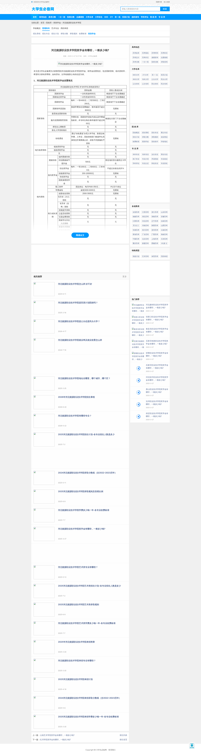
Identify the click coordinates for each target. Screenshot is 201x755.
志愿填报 (80, 17)
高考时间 (155, 53)
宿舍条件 (155, 141)
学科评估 (144, 17)
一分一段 (61, 17)
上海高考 (155, 239)
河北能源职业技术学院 (72, 22)
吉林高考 (164, 221)
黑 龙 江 (136, 225)
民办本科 (155, 84)
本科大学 (136, 79)
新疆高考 (145, 243)
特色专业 (155, 163)
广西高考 (155, 234)
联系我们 (112, 750)
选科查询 (135, 17)
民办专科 (164, 84)
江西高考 (136, 221)
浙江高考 (155, 212)
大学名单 (89, 17)
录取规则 (73, 33)
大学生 (42, 71)
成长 (53, 213)
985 (106, 17)
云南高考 (164, 230)
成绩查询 (155, 57)
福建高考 (136, 216)
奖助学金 (57, 22)
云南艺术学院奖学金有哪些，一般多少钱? (57, 735)
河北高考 (145, 221)
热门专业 (136, 159)
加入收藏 (167, 2)
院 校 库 (153, 17)
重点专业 (164, 133)
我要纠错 (159, 2)
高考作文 (145, 57)
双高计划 (126, 17)
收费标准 (82, 33)
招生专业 (46, 33)
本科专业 (136, 154)
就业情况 (164, 137)
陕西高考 (155, 225)
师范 (54, 127)
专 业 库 (162, 17)
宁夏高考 (136, 239)
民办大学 (164, 79)
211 (111, 17)
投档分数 (71, 17)
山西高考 (164, 225)
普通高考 (46, 28)
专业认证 (145, 163)
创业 (64, 193)
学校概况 (36, 28)
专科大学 (145, 79)
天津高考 (164, 239)
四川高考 (145, 230)
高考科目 (164, 53)
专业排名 (164, 163)
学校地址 (164, 141)
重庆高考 (136, 243)
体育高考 (155, 256)
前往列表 (123, 735)
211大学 (145, 75)
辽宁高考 (155, 221)
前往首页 (123, 739)
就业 (57, 114)
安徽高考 (164, 216)
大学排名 (98, 17)
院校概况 (136, 133)
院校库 (49, 22)
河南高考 (145, 225)
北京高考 (145, 239)
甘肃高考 (136, 230)
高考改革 (136, 53)
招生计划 (55, 33)
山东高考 (164, 212)
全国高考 (136, 212)
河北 (63, 71)
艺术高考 (145, 256)
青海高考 (136, 234)
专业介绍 (145, 159)
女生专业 (155, 154)
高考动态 (43, 17)
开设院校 (155, 159)
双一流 (117, 17)
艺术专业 (55, 28)
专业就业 (164, 159)
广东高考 (145, 234)
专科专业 (145, 154)
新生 (53, 130)
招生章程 (36, 33)
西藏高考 (155, 243)
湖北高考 (145, 216)
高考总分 (136, 57)
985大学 (136, 75)
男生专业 (164, 154)
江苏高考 (145, 212)
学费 (77, 107)
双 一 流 (155, 75)
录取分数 (64, 33)
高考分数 (52, 17)
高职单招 (64, 28)
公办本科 (136, 84)
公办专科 (145, 84)
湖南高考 (155, 216)
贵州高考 (155, 230)
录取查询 (164, 62)
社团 (60, 217)
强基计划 (136, 256)
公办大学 (155, 79)
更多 (124, 276)
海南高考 (164, 234)
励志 (58, 97)
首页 (35, 17)
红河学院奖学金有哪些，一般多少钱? (55, 739)
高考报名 (145, 53)
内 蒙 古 (164, 243)
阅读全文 (80, 235)
